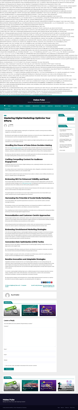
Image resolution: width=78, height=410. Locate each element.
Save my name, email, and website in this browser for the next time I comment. (21, 365)
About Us (65, 106)
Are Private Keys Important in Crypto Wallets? (11, 312)
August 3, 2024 (45, 388)
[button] (71, 107)
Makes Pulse (39, 100)
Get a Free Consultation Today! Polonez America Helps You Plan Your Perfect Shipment (66, 135)
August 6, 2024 (27, 388)
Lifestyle (50, 106)
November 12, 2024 (10, 388)
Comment (6, 326)
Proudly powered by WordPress (8, 407)
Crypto (15, 106)
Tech (9, 106)
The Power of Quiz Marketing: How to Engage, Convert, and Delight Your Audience (66, 146)
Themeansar (24, 407)
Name (5, 349)
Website (5, 360)
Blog (5, 115)
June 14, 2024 (63, 389)
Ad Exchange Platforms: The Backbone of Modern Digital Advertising (65, 140)
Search (61, 115)
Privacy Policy (72, 407)
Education (58, 106)
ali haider (11, 124)
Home (59, 407)
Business (28, 106)
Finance (21, 106)
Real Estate (36, 106)
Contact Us (7, 108)
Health (43, 106)
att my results (62, 150)
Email (5, 354)
